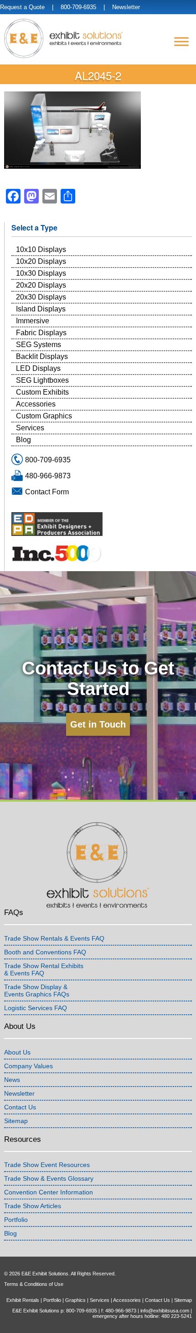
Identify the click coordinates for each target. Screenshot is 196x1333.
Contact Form (47, 492)
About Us (17, 1052)
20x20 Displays (41, 285)
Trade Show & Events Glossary (48, 1178)
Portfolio (16, 1219)
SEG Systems (38, 344)
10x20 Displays (41, 261)
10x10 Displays (41, 249)
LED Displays (38, 368)
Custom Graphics (44, 416)
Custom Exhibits (42, 392)
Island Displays (41, 309)
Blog (23, 440)
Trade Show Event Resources (47, 1164)
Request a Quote (22, 7)
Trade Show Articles (32, 1206)
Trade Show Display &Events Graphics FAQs (36, 990)
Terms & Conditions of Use (33, 1284)
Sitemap (16, 1120)
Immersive (32, 321)
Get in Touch (98, 724)
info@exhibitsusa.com (164, 1310)
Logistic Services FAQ (35, 1008)
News (12, 1079)
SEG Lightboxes (42, 380)
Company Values (28, 1066)
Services (30, 428)
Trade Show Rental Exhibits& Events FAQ (43, 969)
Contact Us (20, 1107)
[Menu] (181, 41)
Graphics (75, 1300)
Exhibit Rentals (22, 1300)
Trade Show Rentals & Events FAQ (54, 938)
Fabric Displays (41, 333)
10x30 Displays (41, 273)
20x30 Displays (41, 297)
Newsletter (126, 7)
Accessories (36, 404)
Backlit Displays (42, 356)
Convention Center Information (48, 1192)
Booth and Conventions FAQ (45, 952)
